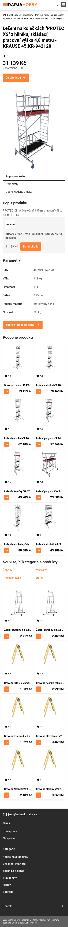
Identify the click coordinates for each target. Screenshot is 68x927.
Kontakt (7, 906)
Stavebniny (28, 15)
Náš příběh (9, 838)
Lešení (7, 18)
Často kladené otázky (19, 191)
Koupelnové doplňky (15, 857)
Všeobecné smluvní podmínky (17, 920)
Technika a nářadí (14, 871)
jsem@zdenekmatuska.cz (24, 814)
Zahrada (8, 891)
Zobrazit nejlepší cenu (20, 324)
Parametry (12, 184)
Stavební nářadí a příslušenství (49, 15)
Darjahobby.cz (14, 15)
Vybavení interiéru (14, 864)
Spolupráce (10, 831)
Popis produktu (15, 176)
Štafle (39, 577)
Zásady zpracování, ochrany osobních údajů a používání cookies (31, 921)
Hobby (7, 884)
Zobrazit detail (6, 391)
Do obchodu (31, 246)
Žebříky (7, 570)
